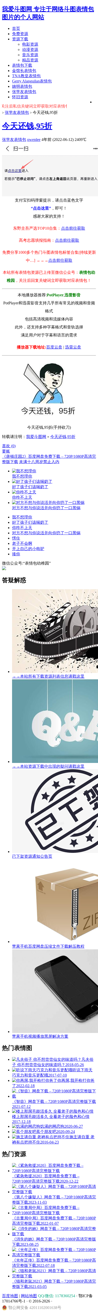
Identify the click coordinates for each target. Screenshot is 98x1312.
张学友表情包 (24, 92)
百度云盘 (54, 347)
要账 (6, 451)
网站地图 (29, 1296)
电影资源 (30, 44)
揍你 (16, 554)
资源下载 (20, 39)
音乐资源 (30, 55)
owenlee (33, 139)
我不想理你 (22, 517)
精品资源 (30, 60)
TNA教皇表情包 (26, 76)
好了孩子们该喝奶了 (30, 522)
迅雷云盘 (73, 347)
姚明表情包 (22, 86)
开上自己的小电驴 (28, 549)
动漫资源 (30, 49)
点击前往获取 (73, 228)
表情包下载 (22, 65)
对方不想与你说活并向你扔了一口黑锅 (46, 533)
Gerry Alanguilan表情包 (32, 81)
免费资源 (20, 34)
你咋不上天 (22, 528)
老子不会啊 (22, 543)
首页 (16, 28)
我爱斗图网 (36, 436)
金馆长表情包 (24, 70)
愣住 (16, 538)
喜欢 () (9, 446)
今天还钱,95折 (27, 125)
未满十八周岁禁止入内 (39, 462)
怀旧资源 (20, 97)
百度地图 (10, 1296)
